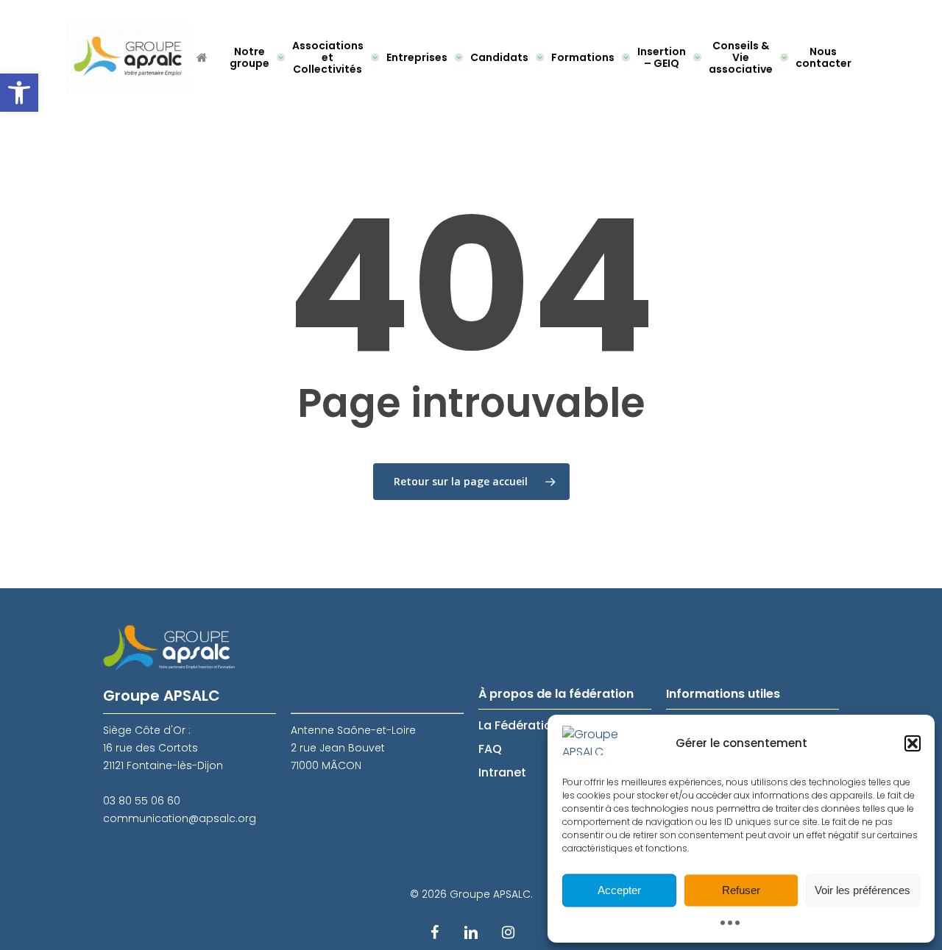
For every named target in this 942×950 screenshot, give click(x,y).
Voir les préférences (862, 890)
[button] (19, 93)
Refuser (741, 890)
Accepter (619, 890)
